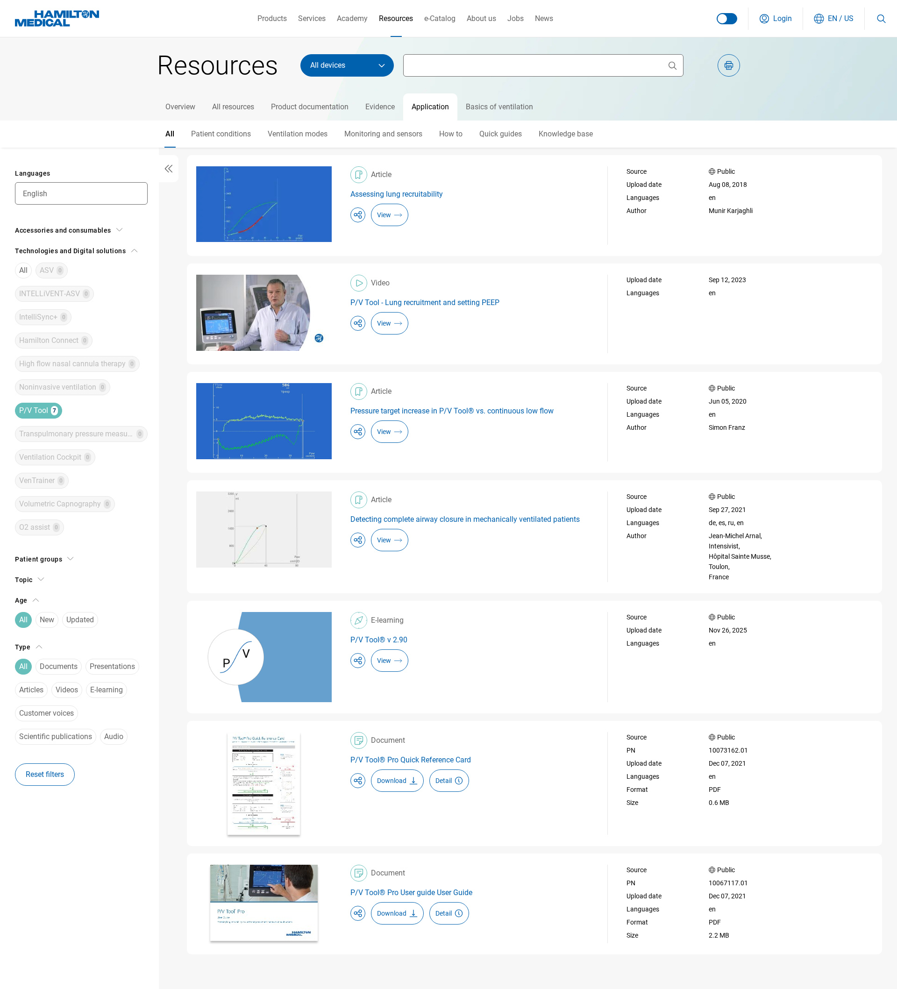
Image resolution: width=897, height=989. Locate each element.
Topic (24, 579)
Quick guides (500, 133)
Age (21, 600)
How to (451, 133)
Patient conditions (221, 133)
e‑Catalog (440, 18)
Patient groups (38, 559)
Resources (396, 18)
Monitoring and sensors (383, 133)
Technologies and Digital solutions (70, 251)
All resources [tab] (233, 106)
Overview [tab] (180, 106)
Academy (352, 18)
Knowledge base (566, 133)
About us (481, 18)
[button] (775, 18)
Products (272, 18)
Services (312, 18)
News (544, 18)
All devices (327, 65)
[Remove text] (672, 65)
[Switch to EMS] (727, 18)
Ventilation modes (297, 133)
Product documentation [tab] (310, 106)
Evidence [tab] (380, 106)
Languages (32, 173)
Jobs (515, 18)
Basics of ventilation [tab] (499, 106)
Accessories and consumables (63, 230)
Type (22, 647)
